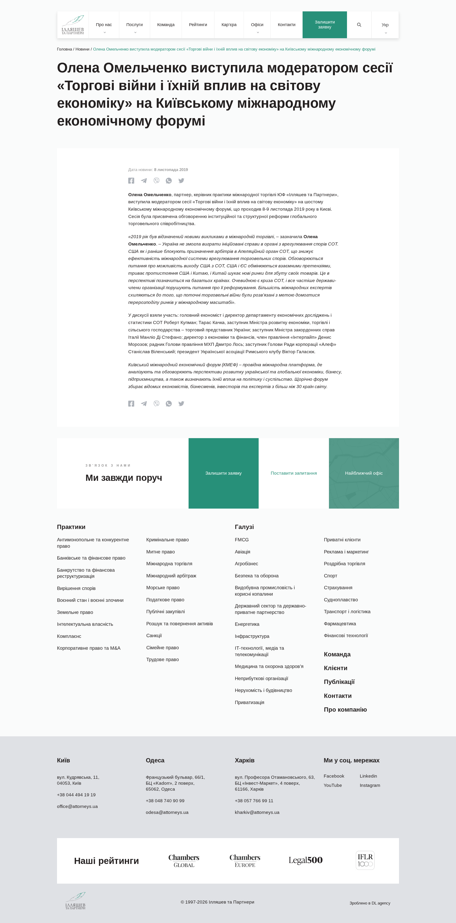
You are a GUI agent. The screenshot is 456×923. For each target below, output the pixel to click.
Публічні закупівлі (165, 611)
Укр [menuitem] (385, 24)
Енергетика (247, 624)
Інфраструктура (252, 636)
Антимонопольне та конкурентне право (93, 543)
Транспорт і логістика (347, 611)
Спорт (330, 575)
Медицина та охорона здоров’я (269, 666)
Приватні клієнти (342, 539)
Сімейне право (162, 647)
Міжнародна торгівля (169, 563)
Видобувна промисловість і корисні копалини (265, 591)
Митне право (160, 551)
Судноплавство (341, 599)
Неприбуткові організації (261, 678)
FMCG (242, 539)
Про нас (104, 24)
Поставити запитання (294, 473)
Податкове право (165, 599)
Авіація (242, 551)
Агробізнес (246, 563)
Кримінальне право (167, 539)
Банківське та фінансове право (91, 558)
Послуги (134, 24)
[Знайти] (359, 24)
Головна (64, 49)
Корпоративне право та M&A (88, 648)
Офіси (257, 24)
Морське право (163, 587)
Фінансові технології (346, 635)
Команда (166, 24)
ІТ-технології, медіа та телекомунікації (259, 651)
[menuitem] (385, 25)
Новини (83, 49)
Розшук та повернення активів (179, 623)
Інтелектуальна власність (85, 624)
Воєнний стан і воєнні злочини (90, 600)
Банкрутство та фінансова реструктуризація (86, 573)
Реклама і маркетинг (346, 551)
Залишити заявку (325, 25)
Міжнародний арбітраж (171, 575)
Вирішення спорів (76, 588)
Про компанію (345, 709)
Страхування (338, 587)
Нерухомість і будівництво (263, 690)
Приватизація (249, 702)
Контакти (286, 24)
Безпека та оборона (257, 575)
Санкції (154, 635)
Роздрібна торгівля (344, 563)
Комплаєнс (69, 636)
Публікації (339, 681)
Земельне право (75, 612)
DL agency (381, 903)
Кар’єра (229, 24)
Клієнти (335, 668)
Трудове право (162, 659)
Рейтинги (198, 24)
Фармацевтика (340, 623)
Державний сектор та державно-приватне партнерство (270, 609)
